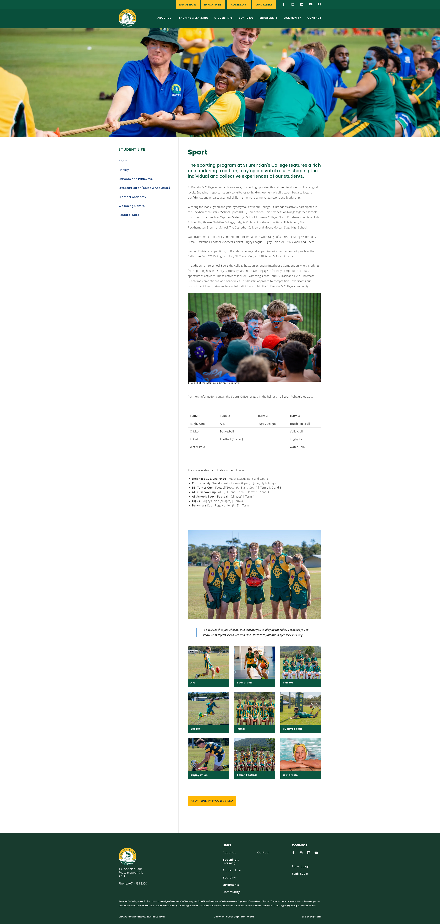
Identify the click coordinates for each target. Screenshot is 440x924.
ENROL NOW (187, 5)
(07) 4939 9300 (137, 883)
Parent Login (301, 866)
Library (124, 170)
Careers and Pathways (136, 179)
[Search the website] (319, 4)
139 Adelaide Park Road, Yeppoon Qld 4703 (131, 872)
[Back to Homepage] (127, 18)
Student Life (223, 18)
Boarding (246, 18)
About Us (164, 18)
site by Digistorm (311, 917)
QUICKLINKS (264, 5)
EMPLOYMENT (213, 5)
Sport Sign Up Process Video (212, 801)
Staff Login (300, 874)
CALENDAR (238, 5)
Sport (123, 161)
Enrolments (269, 18)
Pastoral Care (129, 215)
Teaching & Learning (192, 18)
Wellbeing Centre (132, 206)
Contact (314, 18)
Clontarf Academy (132, 197)
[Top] (139, 856)
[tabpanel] (220, 82)
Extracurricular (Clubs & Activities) (144, 188)
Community (292, 18)
